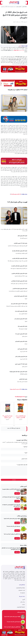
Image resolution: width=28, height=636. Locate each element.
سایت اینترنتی (24, 459)
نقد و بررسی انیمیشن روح (16, 389)
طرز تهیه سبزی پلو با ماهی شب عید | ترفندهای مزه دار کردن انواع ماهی (11, 548)
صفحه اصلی (24, 6)
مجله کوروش (16, 50)
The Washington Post (20, 397)
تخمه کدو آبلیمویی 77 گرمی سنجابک (7, 417)
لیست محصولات (21, 590)
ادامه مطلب (17, 493)
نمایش (20, 46)
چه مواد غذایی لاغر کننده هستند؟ (13, 526)
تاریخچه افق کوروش (21, 607)
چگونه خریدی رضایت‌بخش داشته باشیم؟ (12, 518)
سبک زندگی (22, 602)
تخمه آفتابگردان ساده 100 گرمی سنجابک (21, 417)
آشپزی (23, 599)
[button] (1, 22)
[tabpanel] (20, 413)
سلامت (23, 604)
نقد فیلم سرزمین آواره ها (16, 194)
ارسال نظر (14, 479)
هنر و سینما (21, 50)
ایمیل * (25, 453)
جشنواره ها (22, 593)
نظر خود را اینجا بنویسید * (22, 465)
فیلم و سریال (19, 6)
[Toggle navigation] (26, 2)
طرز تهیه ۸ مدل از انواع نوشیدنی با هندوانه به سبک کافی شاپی (11, 505)
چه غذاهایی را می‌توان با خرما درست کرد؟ (12, 534)
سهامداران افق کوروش (20, 588)
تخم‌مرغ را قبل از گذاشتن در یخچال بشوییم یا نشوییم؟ (11, 489)
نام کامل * (25, 447)
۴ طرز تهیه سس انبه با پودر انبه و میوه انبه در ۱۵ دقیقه (11, 497)
